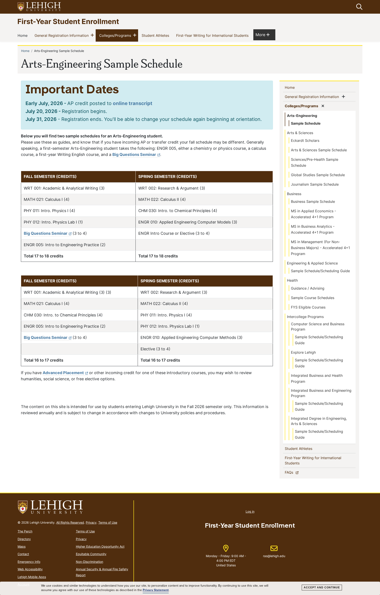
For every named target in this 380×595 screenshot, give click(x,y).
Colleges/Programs (116, 35)
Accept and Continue (322, 587)
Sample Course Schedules (312, 297)
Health (292, 280)
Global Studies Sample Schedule (318, 174)
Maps (22, 546)
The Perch (25, 531)
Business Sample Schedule (313, 201)
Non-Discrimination (89, 562)
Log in (250, 511)
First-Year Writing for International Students (213, 35)
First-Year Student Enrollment (68, 21)
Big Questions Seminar (134, 154)
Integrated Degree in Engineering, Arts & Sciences (319, 421)
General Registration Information (62, 35)
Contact (23, 554)
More (263, 34)
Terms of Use (107, 522)
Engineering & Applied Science (312, 263)
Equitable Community (91, 554)
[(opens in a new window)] (39, 7)
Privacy (91, 522)
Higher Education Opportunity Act (100, 546)
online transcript (132, 103)
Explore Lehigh (303, 352)
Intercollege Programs (305, 316)
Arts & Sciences (300, 132)
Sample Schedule (306, 123)
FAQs (297, 472)
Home (23, 35)
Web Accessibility (30, 569)
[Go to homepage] (74, 507)
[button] (358, 7)
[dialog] (190, 588)
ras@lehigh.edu (274, 551)
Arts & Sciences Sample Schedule (319, 150)
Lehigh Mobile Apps (32, 577)
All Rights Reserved (70, 522)
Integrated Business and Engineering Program (321, 393)
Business (294, 193)
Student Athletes (156, 35)
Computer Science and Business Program (317, 327)
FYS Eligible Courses (308, 307)
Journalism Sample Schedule (315, 184)
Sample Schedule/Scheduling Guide (320, 270)
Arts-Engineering (302, 115)
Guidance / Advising (307, 288)
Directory (24, 539)
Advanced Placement (63, 372)
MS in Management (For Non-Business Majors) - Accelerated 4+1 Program (320, 247)
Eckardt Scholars (305, 140)
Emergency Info (29, 562)
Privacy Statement (156, 590)
